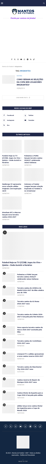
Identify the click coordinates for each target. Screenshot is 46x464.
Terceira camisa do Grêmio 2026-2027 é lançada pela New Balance (30, 315)
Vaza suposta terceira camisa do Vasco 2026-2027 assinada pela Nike (30, 329)
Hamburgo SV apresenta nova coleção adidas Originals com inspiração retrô (11, 187)
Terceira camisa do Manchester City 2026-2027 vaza (29, 368)
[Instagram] (18, 59)
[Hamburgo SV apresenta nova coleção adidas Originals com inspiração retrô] (12, 174)
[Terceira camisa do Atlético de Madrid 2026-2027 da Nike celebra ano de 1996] (8, 291)
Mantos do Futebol (8, 66)
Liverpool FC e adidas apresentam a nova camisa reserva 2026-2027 (30, 355)
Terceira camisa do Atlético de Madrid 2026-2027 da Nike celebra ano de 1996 (30, 290)
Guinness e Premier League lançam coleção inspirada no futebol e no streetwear (33, 187)
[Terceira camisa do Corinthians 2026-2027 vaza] (8, 344)
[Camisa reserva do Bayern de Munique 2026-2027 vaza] (8, 383)
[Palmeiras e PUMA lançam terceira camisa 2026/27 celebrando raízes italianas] (34, 146)
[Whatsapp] (24, 59)
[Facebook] (11, 59)
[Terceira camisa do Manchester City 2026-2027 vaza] (8, 370)
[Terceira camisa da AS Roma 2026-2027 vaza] (8, 304)
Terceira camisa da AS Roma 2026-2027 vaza (28, 302)
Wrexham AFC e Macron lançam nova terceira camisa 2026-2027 (11, 214)
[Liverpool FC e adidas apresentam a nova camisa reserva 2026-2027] (8, 357)
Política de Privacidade (27, 455)
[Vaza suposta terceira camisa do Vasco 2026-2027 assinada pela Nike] (8, 330)
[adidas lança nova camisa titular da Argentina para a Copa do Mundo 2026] (8, 409)
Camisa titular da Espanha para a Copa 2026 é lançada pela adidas (30, 394)
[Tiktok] (34, 59)
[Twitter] (15, 59)
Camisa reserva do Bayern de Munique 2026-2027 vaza (28, 381)
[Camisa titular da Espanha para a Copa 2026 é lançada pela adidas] (8, 396)
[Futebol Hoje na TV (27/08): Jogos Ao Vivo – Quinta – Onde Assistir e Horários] (12, 146)
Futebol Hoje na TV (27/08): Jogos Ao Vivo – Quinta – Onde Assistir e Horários (11, 159)
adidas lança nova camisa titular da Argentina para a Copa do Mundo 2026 (29, 408)
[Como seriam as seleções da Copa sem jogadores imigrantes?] (8, 79)
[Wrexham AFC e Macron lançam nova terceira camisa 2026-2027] (12, 203)
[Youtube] (21, 59)
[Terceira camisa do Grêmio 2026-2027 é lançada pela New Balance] (8, 317)
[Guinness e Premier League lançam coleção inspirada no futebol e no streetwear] (34, 174)
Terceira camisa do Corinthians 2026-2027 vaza (29, 342)
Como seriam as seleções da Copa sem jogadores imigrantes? (30, 82)
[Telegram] (27, 59)
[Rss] (30, 59)
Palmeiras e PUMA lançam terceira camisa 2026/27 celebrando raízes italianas (33, 159)
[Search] (44, 3)
